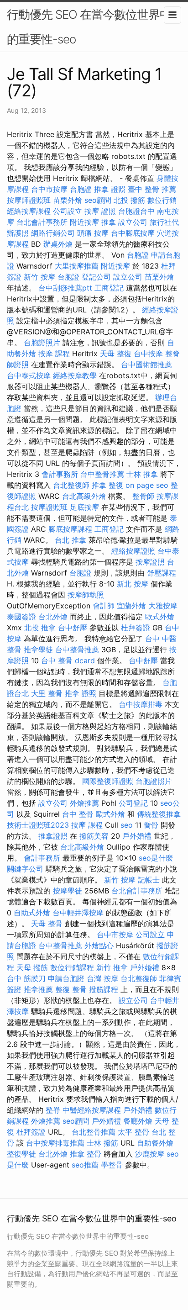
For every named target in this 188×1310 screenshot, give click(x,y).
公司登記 (133, 803)
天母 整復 (115, 353)
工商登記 (109, 287)
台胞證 (81, 189)
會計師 (104, 605)
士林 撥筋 (102, 1142)
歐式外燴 (159, 616)
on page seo (146, 485)
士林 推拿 (142, 474)
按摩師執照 (86, 594)
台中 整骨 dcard (68, 660)
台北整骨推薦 (93, 1131)
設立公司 (132, 222)
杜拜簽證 (135, 627)
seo (126, 824)
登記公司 (96, 276)
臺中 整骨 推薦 (152, 189)
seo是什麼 (156, 857)
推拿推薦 (38, 989)
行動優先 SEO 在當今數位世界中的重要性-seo (89, 26)
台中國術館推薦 (146, 364)
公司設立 (67, 211)
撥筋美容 (94, 835)
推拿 (108, 222)
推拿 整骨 (85, 1153)
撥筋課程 (103, 989)
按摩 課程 (54, 353)
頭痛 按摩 (93, 233)
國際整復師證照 (107, 781)
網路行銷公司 (53, 233)
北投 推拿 (40, 627)
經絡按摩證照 (133, 550)
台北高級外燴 (84, 496)
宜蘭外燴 (131, 605)
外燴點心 (99, 945)
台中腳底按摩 (133, 233)
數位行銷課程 (72, 967)
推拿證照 (53, 835)
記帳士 (149, 879)
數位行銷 (162, 200)
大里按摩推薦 (77, 265)
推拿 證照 (109, 189)
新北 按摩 (132, 583)
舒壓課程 (161, 572)
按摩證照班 (49, 507)
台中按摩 (148, 353)
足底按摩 (84, 507)
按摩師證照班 (29, 200)
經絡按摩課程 (29, 211)
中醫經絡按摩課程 (92, 1110)
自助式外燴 (32, 912)
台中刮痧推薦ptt (65, 287)
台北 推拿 (70, 539)
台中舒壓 (72, 627)
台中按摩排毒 (140, 704)
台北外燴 (53, 616)
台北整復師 (71, 485)
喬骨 (151, 824)
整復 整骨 (71, 989)
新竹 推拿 (112, 967)
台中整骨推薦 (102, 474)
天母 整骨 (47, 923)
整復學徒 (21, 1153)
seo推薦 (85, 1164)
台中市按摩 (49, 189)
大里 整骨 (47, 693)
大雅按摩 (163, 605)
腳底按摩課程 (70, 529)
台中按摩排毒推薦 (55, 1142)
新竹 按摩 (39, 276)
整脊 (53, 1110)
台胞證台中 (136, 211)
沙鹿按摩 (149, 1153)
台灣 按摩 (102, 978)
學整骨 (112, 1164)
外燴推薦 (84, 803)
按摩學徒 (67, 890)
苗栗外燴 (67, 200)
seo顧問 (97, 200)
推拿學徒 (38, 649)
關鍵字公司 (25, 868)
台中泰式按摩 (29, 375)
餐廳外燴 (137, 1120)
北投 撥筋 (129, 200)
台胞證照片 (42, 342)
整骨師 (143, 496)
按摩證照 (150, 561)
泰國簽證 (21, 616)
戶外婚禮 (136, 835)
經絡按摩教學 (75, 375)
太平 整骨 (133, 1131)
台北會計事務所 (42, 222)
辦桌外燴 (58, 243)
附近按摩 (84, 222)
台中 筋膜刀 (26, 978)
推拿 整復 (107, 485)
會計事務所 (60, 474)
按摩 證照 (100, 211)
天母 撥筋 (32, 967)
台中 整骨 (78, 814)
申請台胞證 (66, 978)
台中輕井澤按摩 (78, 912)
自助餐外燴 (155, 1142)
